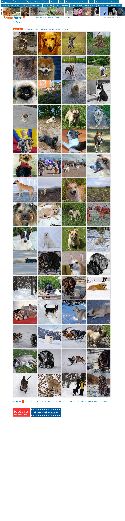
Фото (119, 5)
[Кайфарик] (74, 201)
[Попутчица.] (49, 79)
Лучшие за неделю (47, 29)
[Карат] (98, 54)
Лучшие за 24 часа (31, 29)
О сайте (119, 17)
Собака (17, 5)
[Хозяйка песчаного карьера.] (49, 152)
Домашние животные (73, 2)
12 (56, 401)
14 (63, 401)
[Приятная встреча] (25, 299)
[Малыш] (74, 250)
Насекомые (65, 5)
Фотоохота (38, 2)
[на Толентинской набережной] (25, 128)
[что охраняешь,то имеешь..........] (49, 299)
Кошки (39, 5)
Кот (51, 5)
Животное (114, 2)
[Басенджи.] (98, 152)
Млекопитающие (103, 5)
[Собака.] (74, 274)
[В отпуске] (49, 348)
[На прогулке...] (49, 323)
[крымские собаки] (98, 323)
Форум (67, 17)
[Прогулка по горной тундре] (98, 201)
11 (52, 401)
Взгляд (56, 5)
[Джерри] (74, 152)
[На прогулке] (98, 79)
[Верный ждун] (98, 103)
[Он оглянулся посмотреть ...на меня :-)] (49, 177)
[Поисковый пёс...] (98, 250)
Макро (46, 5)
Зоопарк (84, 2)
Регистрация (107, 17)
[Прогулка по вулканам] (49, 201)
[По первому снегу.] (49, 396)
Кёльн (92, 2)
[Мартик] (74, 54)
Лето (23, 5)
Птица (62, 2)
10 (49, 401)
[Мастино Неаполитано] (98, 274)
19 (82, 401)
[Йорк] (25, 152)
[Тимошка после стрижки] (49, 225)
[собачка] (25, 103)
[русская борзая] (74, 323)
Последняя (103, 401)
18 (78, 401)
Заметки (58, 17)
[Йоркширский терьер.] (25, 225)
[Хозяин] (74, 225)
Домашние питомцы (102, 2)
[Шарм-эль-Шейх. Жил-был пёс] (25, 201)
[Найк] (49, 54)
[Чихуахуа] (25, 396)
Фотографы (41, 17)
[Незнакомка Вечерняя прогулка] (74, 79)
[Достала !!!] (74, 348)
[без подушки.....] (25, 372)
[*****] (98, 225)
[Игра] (74, 372)
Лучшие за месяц (62, 29)
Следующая (92, 401)
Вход (113, 17)
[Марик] (49, 274)
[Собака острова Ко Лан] (25, 250)
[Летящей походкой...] (25, 54)
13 (60, 401)
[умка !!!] (49, 103)
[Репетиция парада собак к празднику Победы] (74, 177)
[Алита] (49, 250)
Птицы (46, 2)
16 (71, 401)
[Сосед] (74, 128)
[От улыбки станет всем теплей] (25, 348)
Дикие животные (7, 5)
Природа (30, 2)
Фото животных (20, 2)
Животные (54, 2)
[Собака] (98, 299)
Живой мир (31, 5)
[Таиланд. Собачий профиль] (98, 177)
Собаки (79, 5)
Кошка (73, 5)
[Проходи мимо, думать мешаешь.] (25, 79)
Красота (113, 5)
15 (67, 401)
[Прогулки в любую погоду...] (74, 396)
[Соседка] (74, 103)
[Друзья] (25, 274)
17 (74, 401)
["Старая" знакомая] (49, 128)
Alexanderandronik (90, 5)
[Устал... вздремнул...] (98, 128)
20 (85, 401)
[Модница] (25, 177)
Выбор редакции (7, 2)
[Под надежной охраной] (25, 323)
